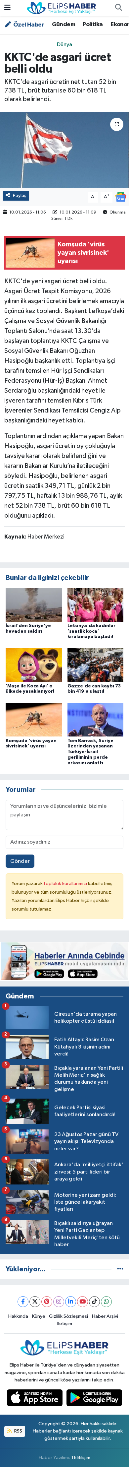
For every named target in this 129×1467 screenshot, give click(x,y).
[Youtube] (82, 1301)
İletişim (64, 1323)
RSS (17, 1431)
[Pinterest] (46, 1301)
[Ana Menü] (7, 8)
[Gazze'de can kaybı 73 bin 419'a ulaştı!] (95, 665)
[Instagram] (58, 1301)
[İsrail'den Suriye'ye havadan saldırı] (34, 604)
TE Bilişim (80, 1457)
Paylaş (19, 195)
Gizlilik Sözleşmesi (68, 1316)
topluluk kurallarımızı (66, 883)
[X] (34, 1301)
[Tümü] (120, 1269)
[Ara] (118, 8)
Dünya (64, 44)
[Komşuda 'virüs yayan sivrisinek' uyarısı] (34, 720)
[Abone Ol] (120, 197)
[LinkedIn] (70, 1301)
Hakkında (18, 1316)
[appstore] (35, 1399)
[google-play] (94, 1399)
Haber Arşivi (105, 1316)
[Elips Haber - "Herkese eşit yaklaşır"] (61, 7)
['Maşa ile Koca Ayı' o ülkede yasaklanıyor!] (34, 665)
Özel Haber (28, 25)
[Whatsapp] (106, 1301)
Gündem (63, 25)
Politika (93, 25)
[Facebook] (23, 1301)
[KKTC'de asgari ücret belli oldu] (64, 150)
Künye (38, 1316)
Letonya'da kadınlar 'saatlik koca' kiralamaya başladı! (91, 631)
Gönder (20, 861)
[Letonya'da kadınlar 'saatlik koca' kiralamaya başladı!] (95, 604)
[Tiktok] (94, 1301)
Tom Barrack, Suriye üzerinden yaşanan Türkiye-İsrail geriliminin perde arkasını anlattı (90, 751)
